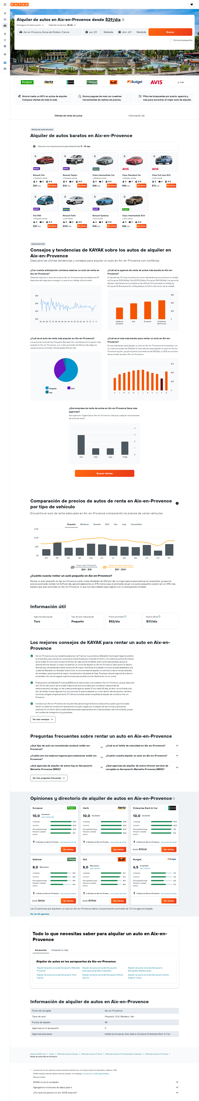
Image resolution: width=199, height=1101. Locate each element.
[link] (104, 473)
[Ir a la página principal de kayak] (19, 4)
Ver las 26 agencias (39, 914)
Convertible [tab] (136, 524)
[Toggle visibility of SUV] (71, 388)
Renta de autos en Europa (68, 1054)
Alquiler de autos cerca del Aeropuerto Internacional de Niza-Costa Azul (99, 969)
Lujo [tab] (124, 524)
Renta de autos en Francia (91, 1054)
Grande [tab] (97, 524)
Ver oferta (52, 185)
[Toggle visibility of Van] (49, 392)
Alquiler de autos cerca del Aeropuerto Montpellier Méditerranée (145, 969)
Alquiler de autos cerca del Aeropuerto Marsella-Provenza (58, 969)
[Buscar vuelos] (5, 13)
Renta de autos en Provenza (157, 1054)
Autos (51, 1054)
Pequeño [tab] (71, 524)
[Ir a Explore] (5, 34)
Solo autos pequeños (182, 40)
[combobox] (30, 25)
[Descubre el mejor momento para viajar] (5, 46)
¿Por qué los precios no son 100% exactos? (55, 1092)
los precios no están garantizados (96, 1073)
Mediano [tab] (84, 524)
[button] (5, 4)
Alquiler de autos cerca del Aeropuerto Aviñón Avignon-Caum (148, 976)
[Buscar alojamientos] (5, 19)
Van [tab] (115, 524)
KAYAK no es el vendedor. (46, 1082)
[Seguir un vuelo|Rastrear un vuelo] (5, 40)
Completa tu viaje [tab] (59, 950)
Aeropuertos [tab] (41, 950)
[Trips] (5, 54)
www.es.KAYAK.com (38, 1054)
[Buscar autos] (5, 26)
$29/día (113, 19)
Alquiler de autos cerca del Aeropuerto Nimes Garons (102, 976)
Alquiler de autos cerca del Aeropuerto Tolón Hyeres (57, 976)
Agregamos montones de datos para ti (52, 1087)
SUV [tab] (107, 524)
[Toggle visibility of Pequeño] (51, 388)
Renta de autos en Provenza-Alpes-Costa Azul (123, 1054)
